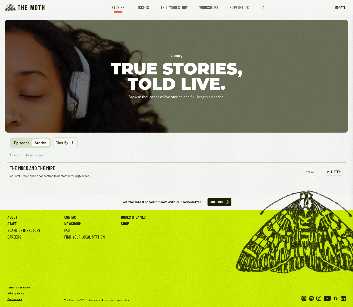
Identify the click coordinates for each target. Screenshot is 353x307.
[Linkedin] (343, 298)
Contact (71, 217)
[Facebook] (335, 298)
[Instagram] (318, 298)
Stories (117, 7)
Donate (340, 7)
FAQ (67, 230)
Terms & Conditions (18, 287)
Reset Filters (34, 155)
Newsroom (73, 223)
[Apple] (303, 298)
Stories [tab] (41, 142)
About (12, 217)
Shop (125, 223)
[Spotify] (311, 298)
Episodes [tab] (21, 142)
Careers (14, 236)
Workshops (208, 7)
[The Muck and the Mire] (176, 172)
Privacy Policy (15, 293)
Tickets (142, 7)
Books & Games (133, 217)
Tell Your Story (174, 7)
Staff (12, 223)
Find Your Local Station (84, 236)
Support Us (239, 7)
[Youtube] (327, 298)
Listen (336, 171)
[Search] (263, 7)
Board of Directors (23, 230)
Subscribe (217, 202)
